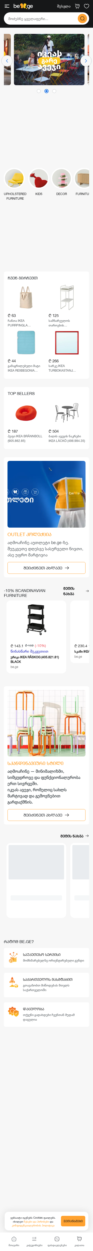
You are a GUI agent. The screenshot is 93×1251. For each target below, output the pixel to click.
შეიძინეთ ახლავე (43, 567)
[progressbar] (36, 862)
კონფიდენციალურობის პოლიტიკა (33, 1225)
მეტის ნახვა (68, 591)
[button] (39, 91)
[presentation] (7, 60)
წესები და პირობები (37, 1221)
